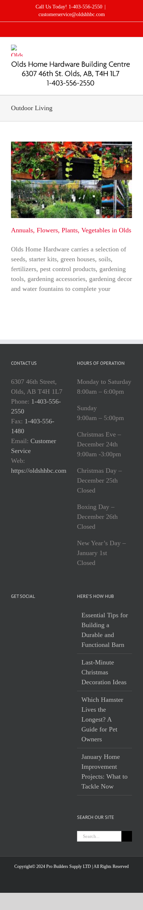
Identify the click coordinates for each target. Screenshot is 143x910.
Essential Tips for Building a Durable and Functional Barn (104, 629)
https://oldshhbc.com (38, 470)
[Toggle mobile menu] (129, 48)
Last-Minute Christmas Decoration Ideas (103, 672)
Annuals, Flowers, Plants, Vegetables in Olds (71, 230)
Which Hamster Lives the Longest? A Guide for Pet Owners (102, 719)
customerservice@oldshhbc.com (71, 14)
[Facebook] (13, 615)
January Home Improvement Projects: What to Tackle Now (104, 771)
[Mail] (34, 615)
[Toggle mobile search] (116, 48)
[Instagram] (23, 615)
